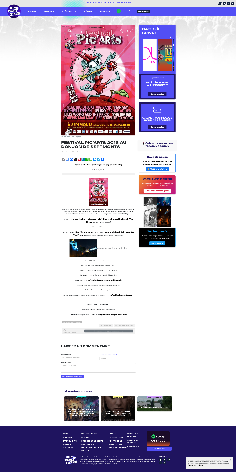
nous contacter (118, 448)
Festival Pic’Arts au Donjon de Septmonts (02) (98, 165)
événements (70, 441)
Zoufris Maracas (84, 232)
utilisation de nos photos (91, 449)
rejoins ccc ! (116, 438)
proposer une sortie (92, 441)
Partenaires (143, 11)
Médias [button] (88, 11)
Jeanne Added (112, 232)
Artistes (68, 438)
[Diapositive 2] (172, 37)
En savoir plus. (195, 465)
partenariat (88, 444)
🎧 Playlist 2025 (159, 448)
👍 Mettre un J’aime (157, 169)
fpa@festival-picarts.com (113, 315)
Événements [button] (69, 11)
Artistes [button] (49, 11)
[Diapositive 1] (170, 37)
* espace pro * (116, 441)
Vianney (92, 219)
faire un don (115, 444)
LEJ (100, 219)
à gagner (105, 11)
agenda (32, 11)
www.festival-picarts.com (119, 295)
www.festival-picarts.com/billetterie (103, 280)
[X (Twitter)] (232, 3)
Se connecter (157, 94)
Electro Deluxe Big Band (115, 219)
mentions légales (132, 441)
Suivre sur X (157, 243)
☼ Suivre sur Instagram (157, 191)
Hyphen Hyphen (78, 219)
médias (67, 444)
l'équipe (85, 438)
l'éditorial (133, 446)
